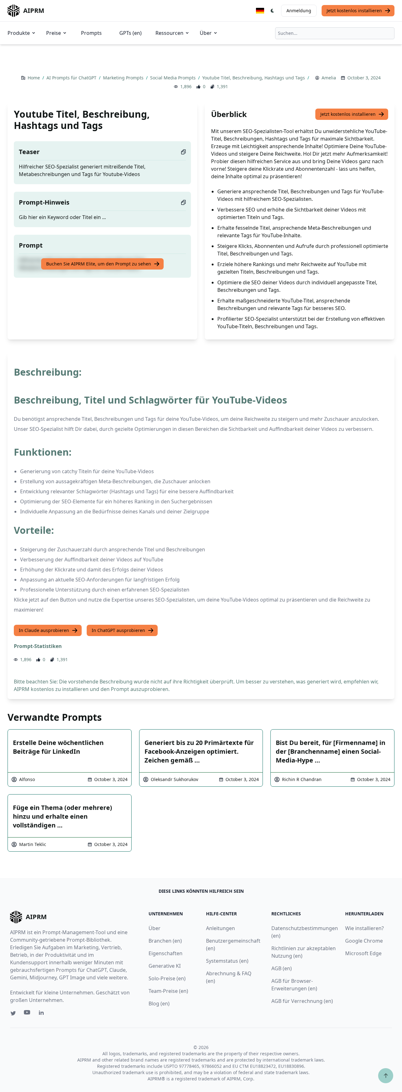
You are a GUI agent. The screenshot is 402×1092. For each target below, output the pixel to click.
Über (206, 32)
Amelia (329, 78)
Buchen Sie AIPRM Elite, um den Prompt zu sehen (98, 264)
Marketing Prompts (124, 78)
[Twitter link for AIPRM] (13, 1013)
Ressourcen (169, 32)
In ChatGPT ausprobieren (118, 630)
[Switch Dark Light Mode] (272, 10)
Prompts (91, 32)
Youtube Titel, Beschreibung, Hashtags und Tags (254, 78)
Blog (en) (159, 1003)
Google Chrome (364, 940)
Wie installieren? (364, 928)
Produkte (19, 32)
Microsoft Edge (363, 953)
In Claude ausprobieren (44, 630)
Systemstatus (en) (227, 960)
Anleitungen (220, 928)
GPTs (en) (130, 32)
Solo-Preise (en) (167, 978)
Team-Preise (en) (168, 991)
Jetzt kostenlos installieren (354, 10)
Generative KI (165, 965)
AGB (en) (281, 968)
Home (34, 78)
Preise (53, 32)
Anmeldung (298, 10)
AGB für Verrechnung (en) (302, 1001)
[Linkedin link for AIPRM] (42, 1014)
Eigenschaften (165, 953)
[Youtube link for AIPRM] (27, 1014)
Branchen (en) (165, 940)
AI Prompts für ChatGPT (72, 78)
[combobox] (334, 33)
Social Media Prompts (173, 78)
